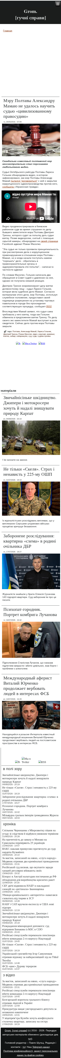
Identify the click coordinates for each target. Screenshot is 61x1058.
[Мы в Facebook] (17, 762)
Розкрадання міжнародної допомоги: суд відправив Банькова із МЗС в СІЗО (25, 927)
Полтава (16, 331)
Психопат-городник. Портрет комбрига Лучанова (30, 611)
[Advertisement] (30, 366)
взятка (6, 336)
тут (29, 1038)
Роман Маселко (25, 334)
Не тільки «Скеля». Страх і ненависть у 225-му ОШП (28, 471)
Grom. (30, 11)
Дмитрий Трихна (10, 334)
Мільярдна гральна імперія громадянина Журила (30, 815)
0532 (49, 306)
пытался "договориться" (24, 181)
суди (35, 336)
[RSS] (42, 343)
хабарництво (21, 336)
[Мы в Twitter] (29, 762)
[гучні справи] (19, 1030)
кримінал (50, 334)
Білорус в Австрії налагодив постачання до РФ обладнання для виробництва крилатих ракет (29, 878)
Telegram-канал (41, 1047)
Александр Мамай (28, 331)
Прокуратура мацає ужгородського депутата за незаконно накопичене (29, 1010)
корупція (42, 334)
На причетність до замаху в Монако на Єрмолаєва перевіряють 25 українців (24, 841)
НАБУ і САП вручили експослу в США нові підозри (28, 905)
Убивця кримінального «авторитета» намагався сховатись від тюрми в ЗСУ (29, 896)
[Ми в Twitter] (29, 343)
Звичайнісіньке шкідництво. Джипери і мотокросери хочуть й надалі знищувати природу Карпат (29, 405)
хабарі (12, 336)
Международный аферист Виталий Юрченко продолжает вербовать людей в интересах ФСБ (27, 685)
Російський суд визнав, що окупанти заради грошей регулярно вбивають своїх (27, 868)
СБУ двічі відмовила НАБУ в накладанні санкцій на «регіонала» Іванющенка (25, 887)
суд (30, 336)
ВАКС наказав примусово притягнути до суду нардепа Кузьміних (29, 850)
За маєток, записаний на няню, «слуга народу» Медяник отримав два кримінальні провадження (30, 859)
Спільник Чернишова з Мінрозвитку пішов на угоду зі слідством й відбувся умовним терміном (30, 831)
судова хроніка (44, 336)
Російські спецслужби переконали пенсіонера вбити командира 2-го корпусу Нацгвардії (28, 936)
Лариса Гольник (44, 331)
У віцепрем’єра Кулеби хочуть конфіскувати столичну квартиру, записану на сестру (27, 1019)
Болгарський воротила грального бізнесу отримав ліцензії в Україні (26, 1001)
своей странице (49, 241)
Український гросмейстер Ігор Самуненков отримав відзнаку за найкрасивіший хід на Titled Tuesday (30, 957)
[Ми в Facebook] (18, 343)
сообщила (8, 186)
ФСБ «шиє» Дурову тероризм (19, 966)
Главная (7, 30)
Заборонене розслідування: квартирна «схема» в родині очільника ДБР (29, 541)
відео (35, 334)
